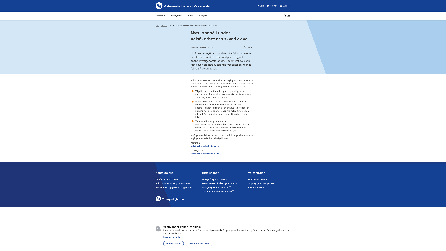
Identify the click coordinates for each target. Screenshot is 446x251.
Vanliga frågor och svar (213, 179)
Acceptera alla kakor (199, 243)
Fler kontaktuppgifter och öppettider (174, 187)
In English (203, 15)
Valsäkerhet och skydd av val (205, 146)
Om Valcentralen (256, 179)
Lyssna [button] (249, 47)
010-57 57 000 (171, 179)
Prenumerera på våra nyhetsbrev (218, 183)
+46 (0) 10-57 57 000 (180, 183)
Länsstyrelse (175, 15)
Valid (262, 6)
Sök (287, 14)
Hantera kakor (173, 243)
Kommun (160, 15)
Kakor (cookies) (256, 187)
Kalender (286, 6)
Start (157, 25)
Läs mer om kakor (172, 237)
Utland (190, 15)
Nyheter (273, 6)
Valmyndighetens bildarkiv (216, 187)
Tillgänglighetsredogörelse (261, 183)
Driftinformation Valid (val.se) (218, 191)
